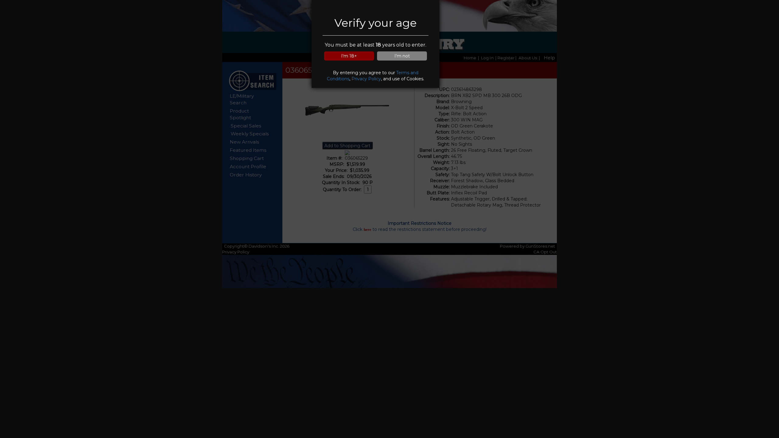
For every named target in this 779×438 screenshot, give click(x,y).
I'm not (402, 56)
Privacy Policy (366, 79)
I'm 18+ (349, 56)
